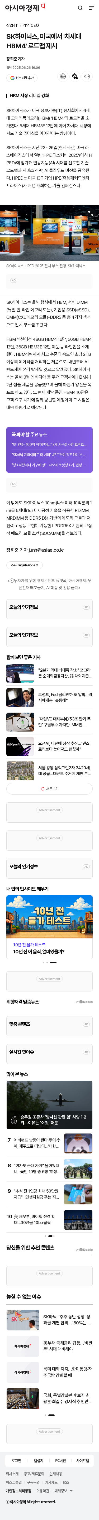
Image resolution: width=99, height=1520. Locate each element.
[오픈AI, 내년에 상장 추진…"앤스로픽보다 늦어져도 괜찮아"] (20, 755)
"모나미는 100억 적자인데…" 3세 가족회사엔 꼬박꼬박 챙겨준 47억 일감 (49, 444)
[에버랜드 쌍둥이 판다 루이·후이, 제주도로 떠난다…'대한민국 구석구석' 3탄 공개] (78, 1152)
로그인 (16, 1460)
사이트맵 (82, 1460)
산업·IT (12, 26)
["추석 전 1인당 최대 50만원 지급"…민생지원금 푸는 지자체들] (78, 1203)
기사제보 (51, 1482)
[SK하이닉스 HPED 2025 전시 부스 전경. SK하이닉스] (49, 233)
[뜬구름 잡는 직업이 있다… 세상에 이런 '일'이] (23, 1382)
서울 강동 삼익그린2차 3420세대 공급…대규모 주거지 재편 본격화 (64, 771)
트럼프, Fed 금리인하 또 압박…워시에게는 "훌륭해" (65, 697)
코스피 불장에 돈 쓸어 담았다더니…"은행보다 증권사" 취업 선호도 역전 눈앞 (66, 1399)
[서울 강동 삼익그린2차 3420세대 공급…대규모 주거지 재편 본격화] (20, 779)
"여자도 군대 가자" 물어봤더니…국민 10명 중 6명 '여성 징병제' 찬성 (36, 1171)
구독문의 (33, 1482)
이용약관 (42, 1490)
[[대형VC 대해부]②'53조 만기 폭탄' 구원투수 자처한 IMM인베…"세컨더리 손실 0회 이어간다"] (20, 730)
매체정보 (60, 1490)
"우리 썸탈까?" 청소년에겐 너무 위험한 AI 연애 (66, 1320)
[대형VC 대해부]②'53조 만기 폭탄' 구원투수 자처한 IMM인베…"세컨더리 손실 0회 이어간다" (65, 722)
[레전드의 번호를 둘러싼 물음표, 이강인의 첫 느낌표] (23, 1355)
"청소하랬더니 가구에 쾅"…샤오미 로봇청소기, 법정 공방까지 (49, 465)
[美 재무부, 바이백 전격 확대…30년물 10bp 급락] (78, 1229)
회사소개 (12, 1473)
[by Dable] (84, 1250)
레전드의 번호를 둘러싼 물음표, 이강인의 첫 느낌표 (67, 1346)
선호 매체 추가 (25, 78)
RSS (66, 1482)
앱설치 (38, 1460)
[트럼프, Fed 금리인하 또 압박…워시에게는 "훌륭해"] (20, 706)
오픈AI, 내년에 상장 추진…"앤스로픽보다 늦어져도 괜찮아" (63, 746)
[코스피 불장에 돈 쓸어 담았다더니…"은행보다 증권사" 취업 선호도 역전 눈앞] (23, 1408)
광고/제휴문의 (34, 1473)
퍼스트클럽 (14, 1482)
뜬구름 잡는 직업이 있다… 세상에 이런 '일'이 (65, 1372)
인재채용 (55, 1473)
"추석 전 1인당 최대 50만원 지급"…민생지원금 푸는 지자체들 (36, 1197)
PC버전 (60, 1460)
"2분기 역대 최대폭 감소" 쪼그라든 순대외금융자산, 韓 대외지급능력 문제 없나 (65, 673)
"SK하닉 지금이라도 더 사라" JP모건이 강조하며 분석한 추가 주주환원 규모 (49, 455)
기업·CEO (31, 26)
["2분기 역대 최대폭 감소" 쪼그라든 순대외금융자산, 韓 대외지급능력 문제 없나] (20, 681)
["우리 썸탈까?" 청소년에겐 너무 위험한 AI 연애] (23, 1329)
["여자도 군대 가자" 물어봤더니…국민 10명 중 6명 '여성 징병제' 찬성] (78, 1178)
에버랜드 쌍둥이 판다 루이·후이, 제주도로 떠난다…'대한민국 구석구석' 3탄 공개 (37, 1146)
